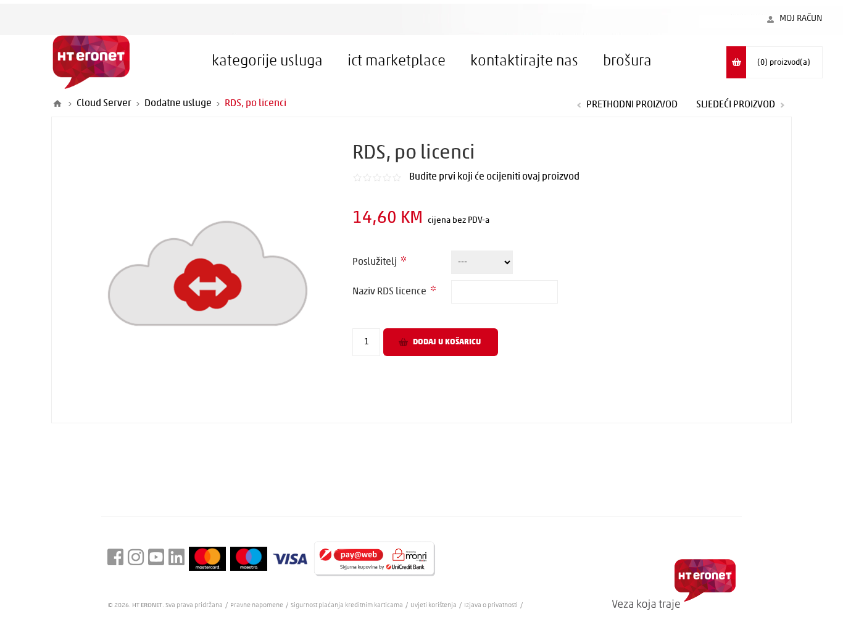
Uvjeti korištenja (433, 605)
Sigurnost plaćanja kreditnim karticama (347, 605)
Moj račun (801, 18)
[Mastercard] (207, 558)
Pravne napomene (257, 605)
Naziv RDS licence (390, 292)
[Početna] (57, 104)
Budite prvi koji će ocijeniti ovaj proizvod (494, 177)
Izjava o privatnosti (491, 605)
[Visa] (290, 559)
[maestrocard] (248, 559)
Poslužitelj (375, 262)
